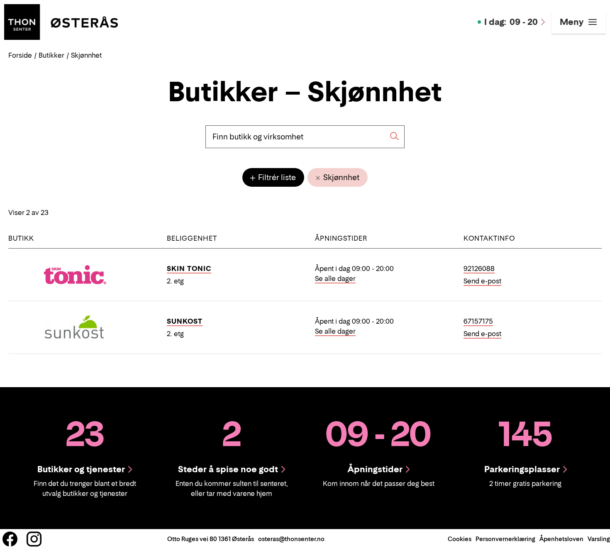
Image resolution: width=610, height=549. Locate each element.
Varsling (599, 538)
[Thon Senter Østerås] (61, 21)
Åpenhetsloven (561, 538)
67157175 (478, 321)
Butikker (51, 55)
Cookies (459, 538)
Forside (20, 55)
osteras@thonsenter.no (291, 538)
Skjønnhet (340, 177)
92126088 (479, 268)
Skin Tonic (189, 268)
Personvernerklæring (505, 538)
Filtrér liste (276, 177)
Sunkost (185, 321)
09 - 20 (511, 22)
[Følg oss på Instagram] (34, 539)
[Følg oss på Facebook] (10, 539)
